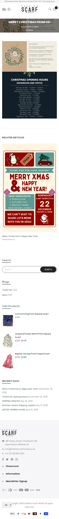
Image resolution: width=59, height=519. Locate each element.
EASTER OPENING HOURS (13, 409)
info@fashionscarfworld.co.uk (20, 449)
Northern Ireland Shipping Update (18, 405)
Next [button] (52, 192)
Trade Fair (7, 290)
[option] (29, 192)
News (30, 30)
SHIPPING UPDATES (11, 401)
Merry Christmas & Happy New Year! (20, 236)
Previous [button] (7, 192)
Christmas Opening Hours (15, 396)
